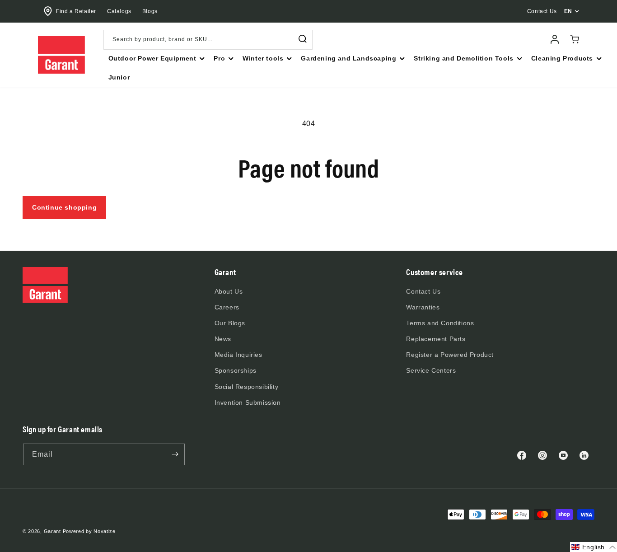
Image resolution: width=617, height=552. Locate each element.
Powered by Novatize (89, 531)
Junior (119, 77)
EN (568, 11)
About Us (229, 291)
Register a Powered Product (450, 354)
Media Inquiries (238, 354)
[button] (156, 58)
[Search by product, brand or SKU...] (303, 39)
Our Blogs (230, 323)
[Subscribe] (175, 454)
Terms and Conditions (440, 323)
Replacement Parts (435, 338)
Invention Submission (248, 402)
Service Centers (431, 370)
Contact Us (423, 291)
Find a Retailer (76, 11)
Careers (227, 307)
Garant (52, 531)
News (223, 338)
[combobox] (208, 40)
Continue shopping (64, 207)
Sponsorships (236, 370)
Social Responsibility (247, 386)
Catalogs (119, 11)
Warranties (422, 307)
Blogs (150, 11)
